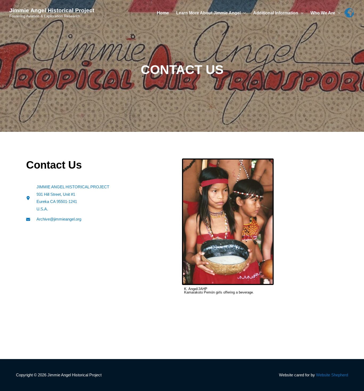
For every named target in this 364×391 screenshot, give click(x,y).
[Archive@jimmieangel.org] (53, 219)
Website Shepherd (332, 375)
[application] (243, 13)
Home (163, 13)
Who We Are (322, 13)
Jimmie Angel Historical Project (51, 10)
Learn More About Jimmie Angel (208, 13)
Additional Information (275, 13)
